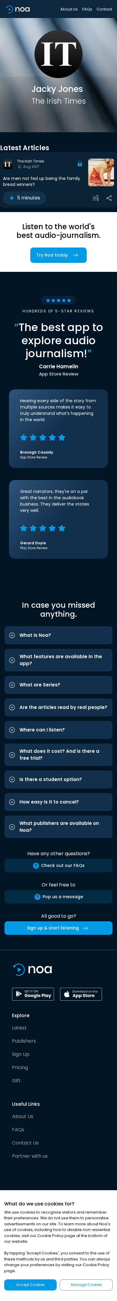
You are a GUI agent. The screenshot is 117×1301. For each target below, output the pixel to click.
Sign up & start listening (53, 928)
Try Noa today (52, 255)
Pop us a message (63, 897)
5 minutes (28, 197)
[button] (59, 635)
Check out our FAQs (63, 865)
